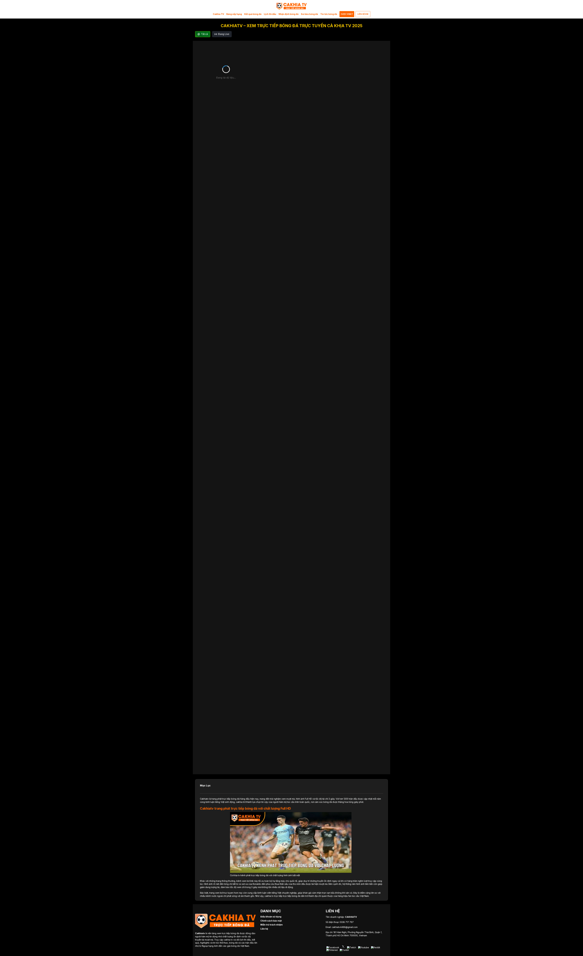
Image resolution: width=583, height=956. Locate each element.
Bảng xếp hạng (234, 14)
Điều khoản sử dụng (270, 916)
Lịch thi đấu (270, 14)
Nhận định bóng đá (288, 14)
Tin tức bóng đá (328, 14)
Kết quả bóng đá (252, 14)
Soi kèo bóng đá (309, 14)
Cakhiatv (204, 798)
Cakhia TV (218, 14)
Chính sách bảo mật (271, 920)
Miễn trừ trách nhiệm (271, 924)
